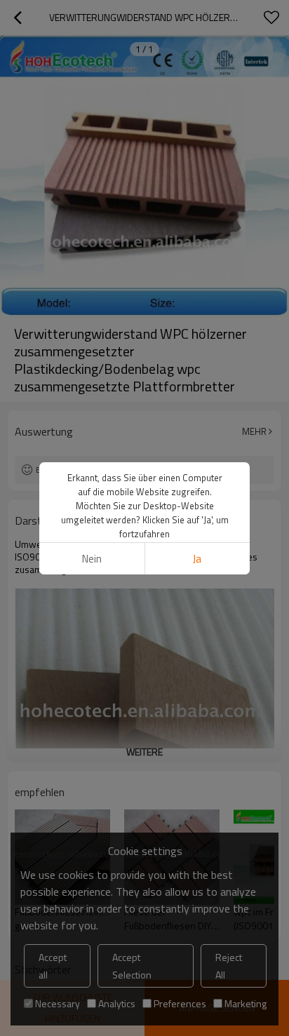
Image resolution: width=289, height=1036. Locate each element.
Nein (92, 559)
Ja (197, 559)
